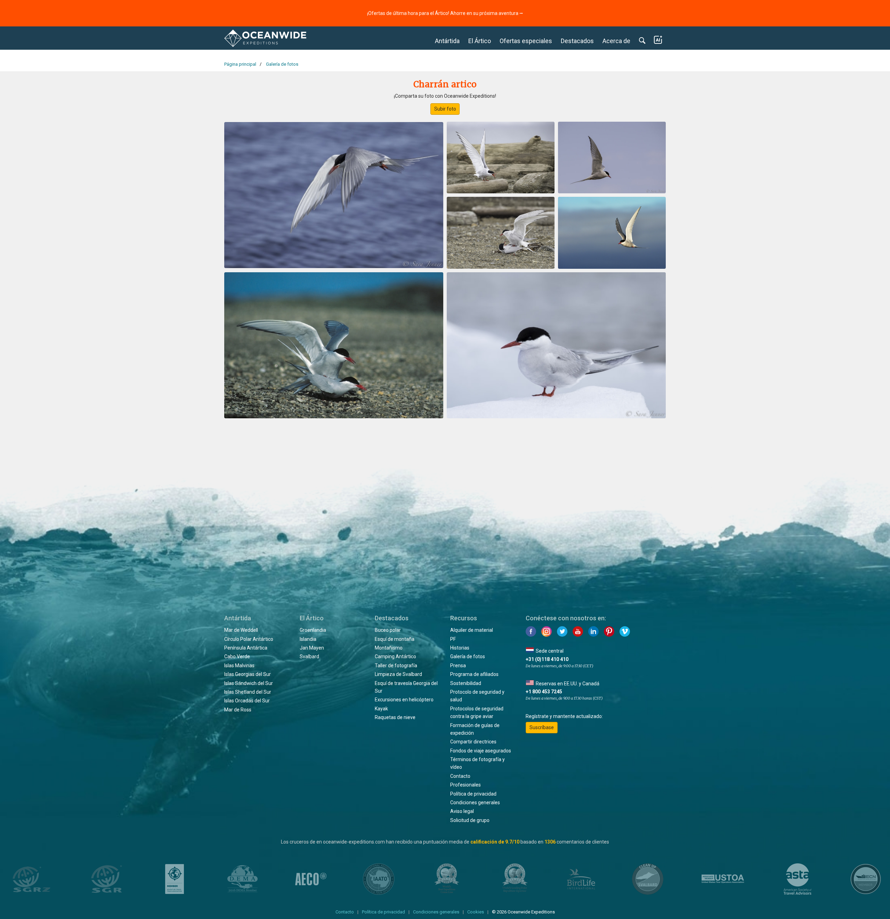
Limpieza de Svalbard (398, 674)
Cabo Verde (237, 656)
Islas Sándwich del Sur (248, 683)
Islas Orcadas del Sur (247, 700)
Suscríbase (541, 727)
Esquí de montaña (394, 639)
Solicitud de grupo (470, 820)
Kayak (381, 708)
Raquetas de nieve (395, 717)
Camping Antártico (395, 656)
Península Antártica (245, 648)
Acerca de (616, 41)
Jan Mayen (312, 648)
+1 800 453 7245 (544, 691)
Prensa (458, 665)
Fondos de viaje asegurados (480, 750)
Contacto (460, 776)
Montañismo (389, 648)
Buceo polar (388, 630)
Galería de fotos (467, 656)
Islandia (308, 639)
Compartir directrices (473, 741)
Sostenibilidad (465, 683)
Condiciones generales (475, 802)
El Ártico (479, 41)
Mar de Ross (237, 709)
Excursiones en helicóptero (404, 699)
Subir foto (445, 109)
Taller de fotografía (396, 665)
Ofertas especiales (526, 41)
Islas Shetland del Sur (247, 692)
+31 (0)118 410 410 (547, 659)
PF (453, 639)
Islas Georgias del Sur (247, 674)
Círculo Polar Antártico (248, 639)
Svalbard (309, 656)
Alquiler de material (471, 630)
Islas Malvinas (239, 665)
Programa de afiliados (474, 674)
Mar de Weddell (241, 630)
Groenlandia (313, 630)
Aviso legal (462, 811)
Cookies (475, 911)
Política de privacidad (473, 794)
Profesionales (465, 785)
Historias (459, 648)
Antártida (447, 41)
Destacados (577, 41)
